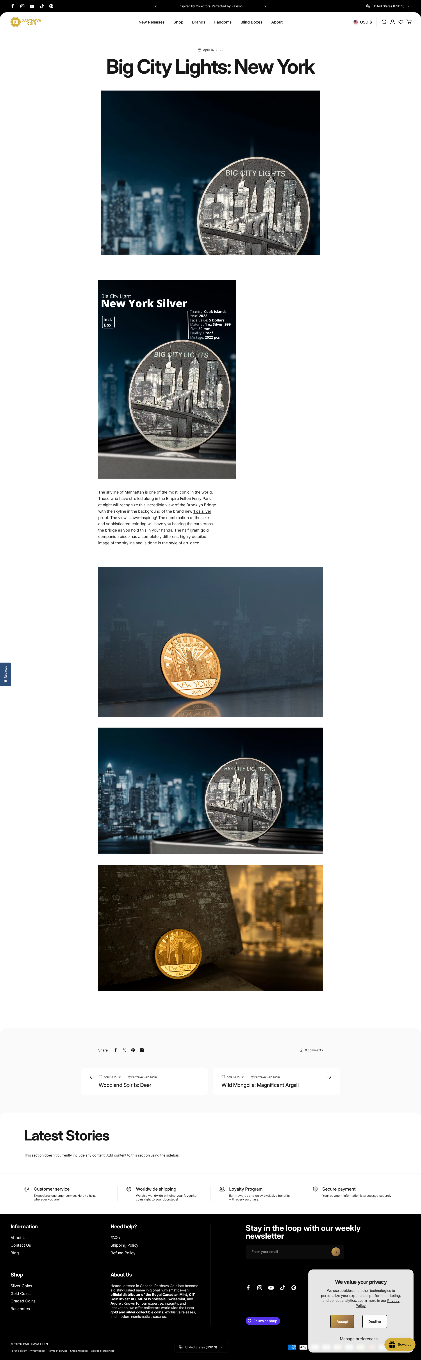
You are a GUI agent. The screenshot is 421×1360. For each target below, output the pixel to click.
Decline (374, 1321)
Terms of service (58, 1350)
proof (103, 517)
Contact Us (21, 1245)
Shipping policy (79, 1350)
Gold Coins (20, 1293)
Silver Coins (21, 1286)
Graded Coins (23, 1301)
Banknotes (20, 1308)
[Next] (264, 6)
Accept (342, 1321)
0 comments (314, 1050)
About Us (19, 1237)
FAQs (115, 1237)
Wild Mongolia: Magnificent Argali (260, 1085)
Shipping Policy (124, 1245)
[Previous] (156, 6)
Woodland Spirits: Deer (125, 1085)
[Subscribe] (336, 1251)
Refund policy (19, 1350)
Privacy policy (37, 1350)
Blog (15, 1253)
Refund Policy (123, 1253)
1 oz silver (202, 511)
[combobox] (388, 6)
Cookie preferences (102, 1350)
